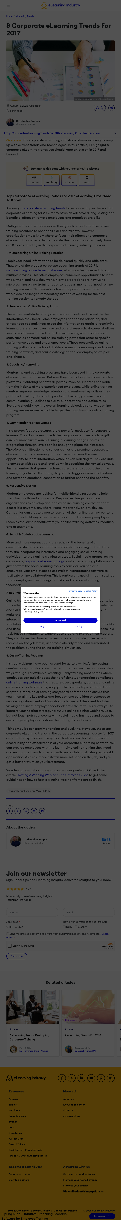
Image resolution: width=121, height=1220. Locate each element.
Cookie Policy (91, 590)
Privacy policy (75, 590)
